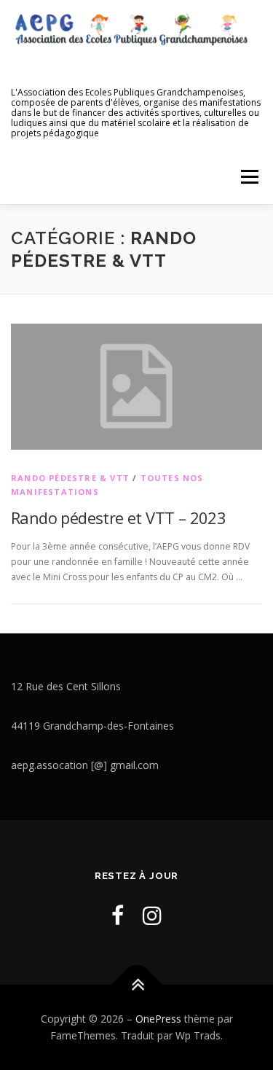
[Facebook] (117, 915)
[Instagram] (152, 915)
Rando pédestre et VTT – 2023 (118, 517)
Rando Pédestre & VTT (70, 477)
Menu (249, 177)
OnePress (158, 1019)
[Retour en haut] (136, 984)
